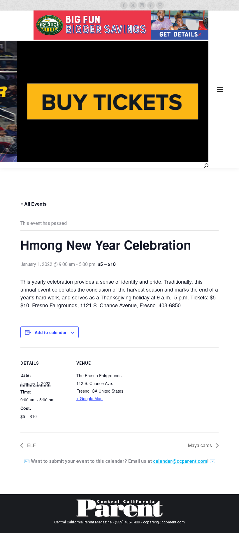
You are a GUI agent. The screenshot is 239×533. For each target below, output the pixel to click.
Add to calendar (50, 332)
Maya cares (200, 445)
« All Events (33, 203)
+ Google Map (89, 398)
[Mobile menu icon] (220, 89)
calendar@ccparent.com (180, 461)
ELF (31, 445)
